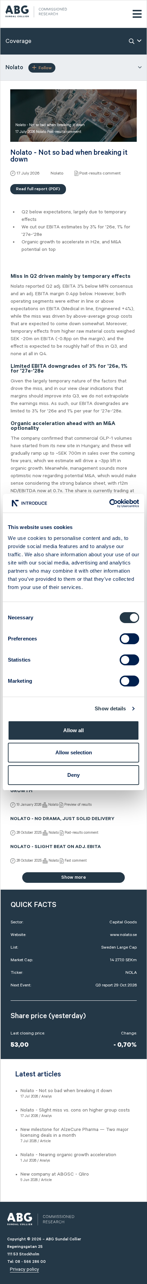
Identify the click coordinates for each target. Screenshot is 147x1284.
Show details (110, 708)
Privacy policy (24, 1269)
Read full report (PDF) (38, 189)
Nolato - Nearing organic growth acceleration (68, 1155)
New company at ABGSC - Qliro (55, 1174)
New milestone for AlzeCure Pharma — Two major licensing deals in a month (75, 1132)
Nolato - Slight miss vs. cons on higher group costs (75, 1110)
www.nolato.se (123, 934)
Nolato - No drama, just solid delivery (62, 819)
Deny (73, 775)
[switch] (129, 638)
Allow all (73, 730)
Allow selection (73, 752)
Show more (73, 877)
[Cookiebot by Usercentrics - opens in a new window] (109, 503)
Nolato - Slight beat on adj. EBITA (55, 847)
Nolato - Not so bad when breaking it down (66, 1090)
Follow (45, 68)
